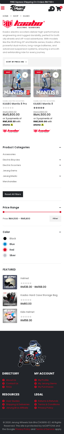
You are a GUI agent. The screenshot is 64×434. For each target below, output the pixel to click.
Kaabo (5, 101)
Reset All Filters (13, 194)
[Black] (4, 238)
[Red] (4, 249)
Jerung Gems (10, 170)
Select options (25, 75)
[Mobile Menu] (2, 8)
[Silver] (4, 255)
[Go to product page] (10, 282)
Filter (55, 218)
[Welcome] (52, 8)
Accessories (9, 154)
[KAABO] (11, 130)
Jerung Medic (10, 176)
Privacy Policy (22, 429)
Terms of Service (45, 429)
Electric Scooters (16, 101)
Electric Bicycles (11, 159)
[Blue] (4, 244)
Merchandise (10, 181)
